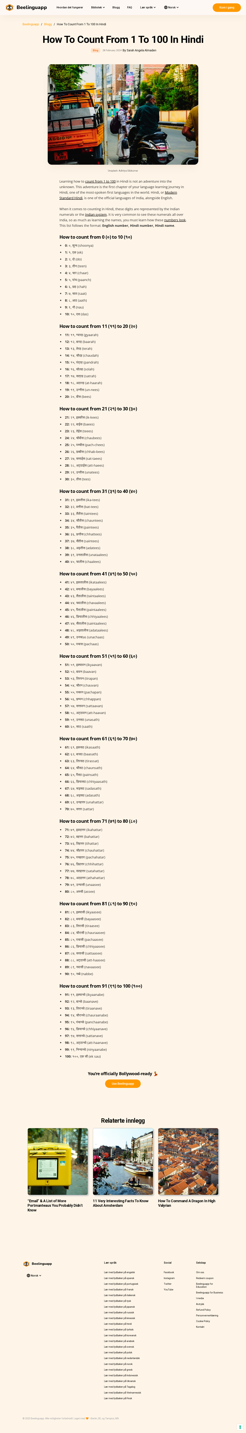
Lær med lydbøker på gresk (118, 1369)
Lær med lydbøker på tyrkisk (119, 1329)
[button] (97, 7)
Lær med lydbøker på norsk (118, 1364)
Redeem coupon (205, 1278)
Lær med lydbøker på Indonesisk (121, 1375)
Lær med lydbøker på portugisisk (121, 1284)
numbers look (175, 220)
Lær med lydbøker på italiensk (119, 1295)
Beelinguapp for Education (204, 1285)
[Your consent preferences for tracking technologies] (240, 1427)
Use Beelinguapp (123, 1083)
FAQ (129, 7)
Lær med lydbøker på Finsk (118, 1398)
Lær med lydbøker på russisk (119, 1312)
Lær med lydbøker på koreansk (120, 1335)
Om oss (200, 1272)
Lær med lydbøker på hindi (118, 1324)
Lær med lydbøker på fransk (119, 1289)
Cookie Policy (203, 1321)
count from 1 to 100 (100, 181)
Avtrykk (200, 1304)
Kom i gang (226, 7)
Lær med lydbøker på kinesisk (119, 1318)
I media (200, 1298)
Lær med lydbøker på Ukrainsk (120, 1381)
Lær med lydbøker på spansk (119, 1278)
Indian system (96, 214)
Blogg (116, 7)
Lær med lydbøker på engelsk (119, 1272)
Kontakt (200, 1327)
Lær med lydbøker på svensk (119, 1346)
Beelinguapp (31, 24)
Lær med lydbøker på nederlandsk (122, 1358)
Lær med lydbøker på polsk (118, 1352)
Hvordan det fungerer (70, 7)
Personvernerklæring (207, 1315)
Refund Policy (203, 1309)
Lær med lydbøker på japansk (119, 1306)
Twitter (168, 1284)
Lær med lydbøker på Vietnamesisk (122, 1392)
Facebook (169, 1272)
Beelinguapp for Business (209, 1292)
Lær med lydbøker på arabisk (119, 1341)
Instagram (169, 1278)
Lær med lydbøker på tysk (117, 1301)
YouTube (168, 1289)
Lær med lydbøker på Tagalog (119, 1386)
